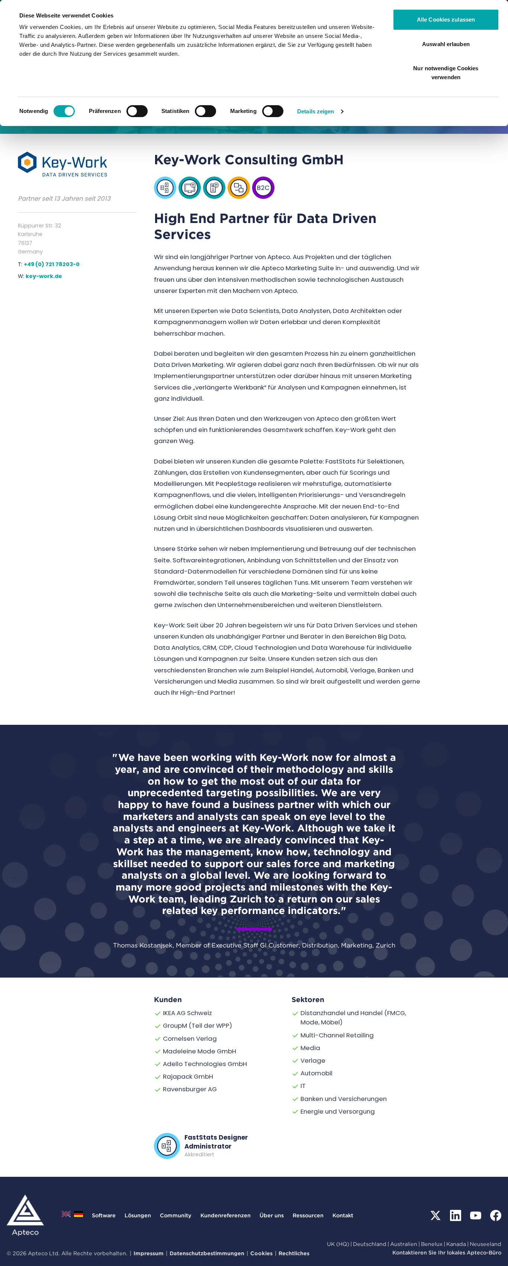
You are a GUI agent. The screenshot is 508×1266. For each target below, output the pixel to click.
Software (104, 1215)
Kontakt (342, 1215)
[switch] (137, 111)
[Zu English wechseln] (66, 1216)
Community (176, 1215)
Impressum (149, 1253)
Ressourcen (308, 1215)
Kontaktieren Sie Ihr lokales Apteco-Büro (446, 1252)
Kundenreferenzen (225, 1215)
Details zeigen (315, 111)
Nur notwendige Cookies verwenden (445, 72)
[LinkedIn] (455, 1215)
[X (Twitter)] (435, 1215)
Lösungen (138, 1215)
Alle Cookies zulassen (446, 19)
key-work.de (44, 276)
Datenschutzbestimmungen (207, 1253)
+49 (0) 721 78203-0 (52, 264)
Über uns (272, 1215)
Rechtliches (294, 1253)
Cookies (261, 1253)
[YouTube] (475, 1215)
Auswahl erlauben (446, 44)
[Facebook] (495, 1215)
